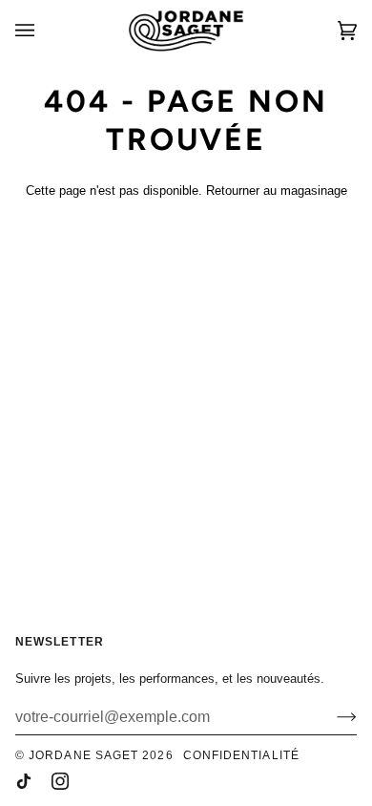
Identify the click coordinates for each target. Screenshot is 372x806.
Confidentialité (241, 755)
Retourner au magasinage (276, 190)
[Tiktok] (23, 781)
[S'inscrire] (331, 717)
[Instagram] (60, 781)
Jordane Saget (83, 755)
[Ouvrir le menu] (43, 30)
